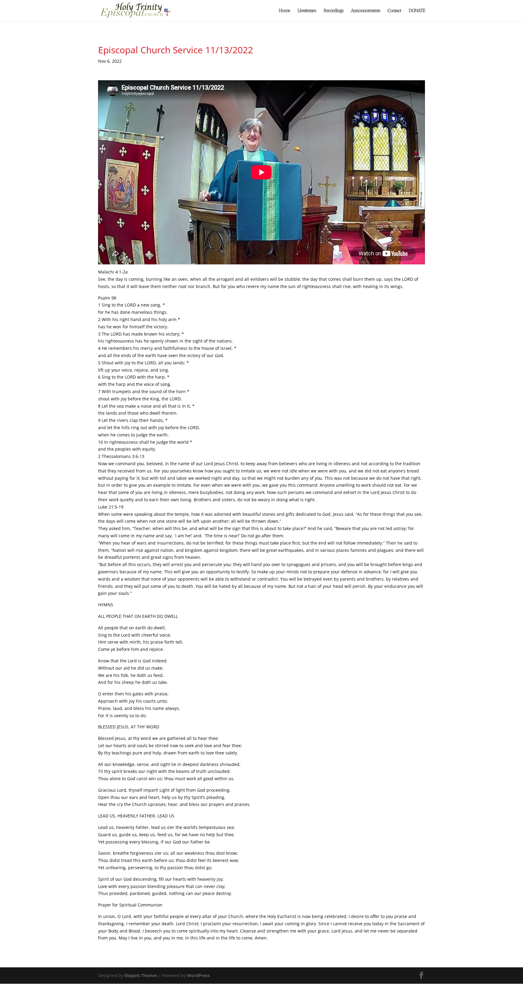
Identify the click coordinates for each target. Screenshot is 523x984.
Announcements (365, 10)
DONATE (417, 10)
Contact (394, 10)
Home (284, 10)
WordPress (198, 975)
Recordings (333, 10)
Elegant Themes (140, 975)
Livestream (307, 10)
